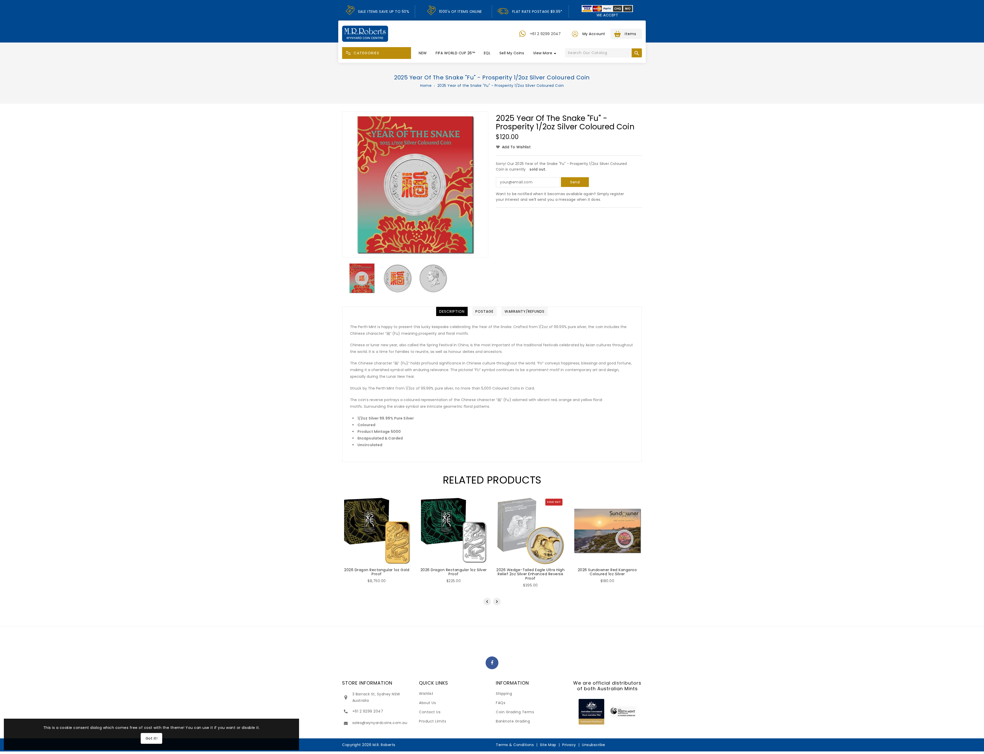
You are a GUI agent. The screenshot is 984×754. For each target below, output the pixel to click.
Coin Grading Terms (515, 712)
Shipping (504, 693)
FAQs (500, 702)
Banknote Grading (513, 721)
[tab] (452, 311)
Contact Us (429, 712)
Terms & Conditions (515, 744)
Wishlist (426, 693)
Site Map (548, 744)
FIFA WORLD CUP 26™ (455, 53)
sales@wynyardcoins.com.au (379, 722)
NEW (423, 53)
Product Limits (432, 721)
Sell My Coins (511, 53)
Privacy (569, 744)
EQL (487, 53)
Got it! (152, 738)
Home (426, 85)
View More (542, 53)
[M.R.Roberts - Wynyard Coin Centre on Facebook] (492, 663)
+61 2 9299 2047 (545, 33)
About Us (427, 702)
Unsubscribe (593, 744)
